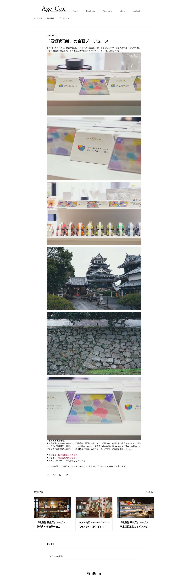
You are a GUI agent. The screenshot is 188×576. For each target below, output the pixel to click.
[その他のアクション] (139, 35)
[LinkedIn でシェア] (60, 475)
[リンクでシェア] (66, 475)
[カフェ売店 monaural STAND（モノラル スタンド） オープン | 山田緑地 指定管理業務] (94, 507)
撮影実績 (50, 19)
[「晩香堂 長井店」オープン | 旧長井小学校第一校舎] (52, 507)
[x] (94, 574)
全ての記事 (38, 19)
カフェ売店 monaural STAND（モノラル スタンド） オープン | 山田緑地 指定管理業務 (94, 525)
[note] (100, 574)
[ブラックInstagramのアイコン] (88, 574)
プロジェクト (64, 19)
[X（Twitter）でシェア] (54, 475)
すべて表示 (149, 492)
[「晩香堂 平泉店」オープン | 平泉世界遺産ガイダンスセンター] (135, 507)
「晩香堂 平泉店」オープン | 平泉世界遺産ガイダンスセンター (135, 525)
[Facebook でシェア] (48, 475)
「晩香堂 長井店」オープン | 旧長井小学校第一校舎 (52, 525)
